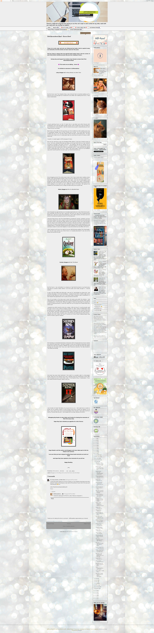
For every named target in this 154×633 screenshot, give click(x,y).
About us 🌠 (55, 27)
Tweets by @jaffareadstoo (98, 157)
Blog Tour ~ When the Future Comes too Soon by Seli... (99, 464)
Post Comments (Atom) (71, 531)
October (97, 458)
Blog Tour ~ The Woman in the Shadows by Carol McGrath (99, 555)
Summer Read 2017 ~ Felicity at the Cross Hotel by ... (100, 524)
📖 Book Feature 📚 (97, 310)
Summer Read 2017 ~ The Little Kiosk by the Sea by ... (100, 477)
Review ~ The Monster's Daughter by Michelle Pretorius (100, 504)
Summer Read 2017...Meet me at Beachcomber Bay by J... (99, 468)
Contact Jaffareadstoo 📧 (98, 304)
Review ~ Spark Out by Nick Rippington (100, 548)
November (98, 456)
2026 (96, 438)
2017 (96, 453)
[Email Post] (67, 470)
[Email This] (69, 471)
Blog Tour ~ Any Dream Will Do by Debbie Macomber (100, 517)
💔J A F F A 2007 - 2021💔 (66, 27)
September (98, 459)
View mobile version (68, 526)
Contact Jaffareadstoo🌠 (76, 29)
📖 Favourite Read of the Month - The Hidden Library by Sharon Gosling (100, 217)
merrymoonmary (103, 629)
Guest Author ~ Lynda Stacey (100, 571)
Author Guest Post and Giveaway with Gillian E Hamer (102, 288)
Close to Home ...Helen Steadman (99, 561)
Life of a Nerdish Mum (73, 189)
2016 (96, 590)
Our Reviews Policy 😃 (98, 306)
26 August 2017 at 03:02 (71, 479)
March (97, 585)
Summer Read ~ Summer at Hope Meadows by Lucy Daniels (99, 499)
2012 (96, 597)
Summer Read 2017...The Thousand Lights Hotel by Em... (99, 473)
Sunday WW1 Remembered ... (99, 559)
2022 (96, 445)
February (98, 586)
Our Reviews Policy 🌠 (95, 27)
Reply (51, 488)
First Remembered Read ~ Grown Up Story (99, 564)
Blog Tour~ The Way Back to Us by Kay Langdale (99, 491)
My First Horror (68, 472)
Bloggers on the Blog (56, 472)
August (97, 461)
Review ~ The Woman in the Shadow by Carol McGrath (100, 550)
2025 (96, 440)
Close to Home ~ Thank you (99, 510)
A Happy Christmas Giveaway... (102, 262)
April (97, 583)
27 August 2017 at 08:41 (69, 493)
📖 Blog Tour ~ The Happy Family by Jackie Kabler (102, 252)
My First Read (76, 472)
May (97, 581)
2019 (96, 450)
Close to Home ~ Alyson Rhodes (99, 533)
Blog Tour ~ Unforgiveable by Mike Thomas (99, 539)
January (97, 588)
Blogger (80, 630)
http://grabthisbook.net (69, 408)
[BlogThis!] (70, 471)
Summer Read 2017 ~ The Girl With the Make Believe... (100, 495)
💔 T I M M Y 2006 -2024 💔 (81, 27)
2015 (96, 592)
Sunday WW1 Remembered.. (99, 480)
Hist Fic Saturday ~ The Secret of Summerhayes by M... (99, 484)
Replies (53, 491)
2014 (96, 593)
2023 (96, 443)
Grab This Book (74, 262)
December (98, 455)
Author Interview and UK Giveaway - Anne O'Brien (102, 279)
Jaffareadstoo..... (57, 493)
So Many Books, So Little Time (73, 72)
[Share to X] (71, 471)
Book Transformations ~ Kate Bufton (100, 568)
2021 (96, 447)
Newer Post (50, 523)
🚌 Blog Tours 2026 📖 (98, 308)
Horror (63, 472)
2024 (96, 442)
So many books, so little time (57, 479)
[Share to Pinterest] (74, 471)
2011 (96, 598)
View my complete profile (98, 75)
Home (49, 27)
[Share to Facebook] (72, 471)
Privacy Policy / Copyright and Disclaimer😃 (57, 29)
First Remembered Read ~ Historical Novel (99, 513)
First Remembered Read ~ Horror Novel (99, 488)
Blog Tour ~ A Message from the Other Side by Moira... (99, 544)
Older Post (87, 523)
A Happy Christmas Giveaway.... (102, 270)
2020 (96, 448)
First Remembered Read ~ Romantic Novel (99, 536)
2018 (96, 451)
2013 (96, 595)
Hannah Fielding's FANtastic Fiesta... (99, 528)
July (97, 578)
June (97, 580)
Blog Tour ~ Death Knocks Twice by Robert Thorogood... (99, 575)
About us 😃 (96, 302)
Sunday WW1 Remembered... (99, 530)
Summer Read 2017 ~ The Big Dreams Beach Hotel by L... (100, 520)
